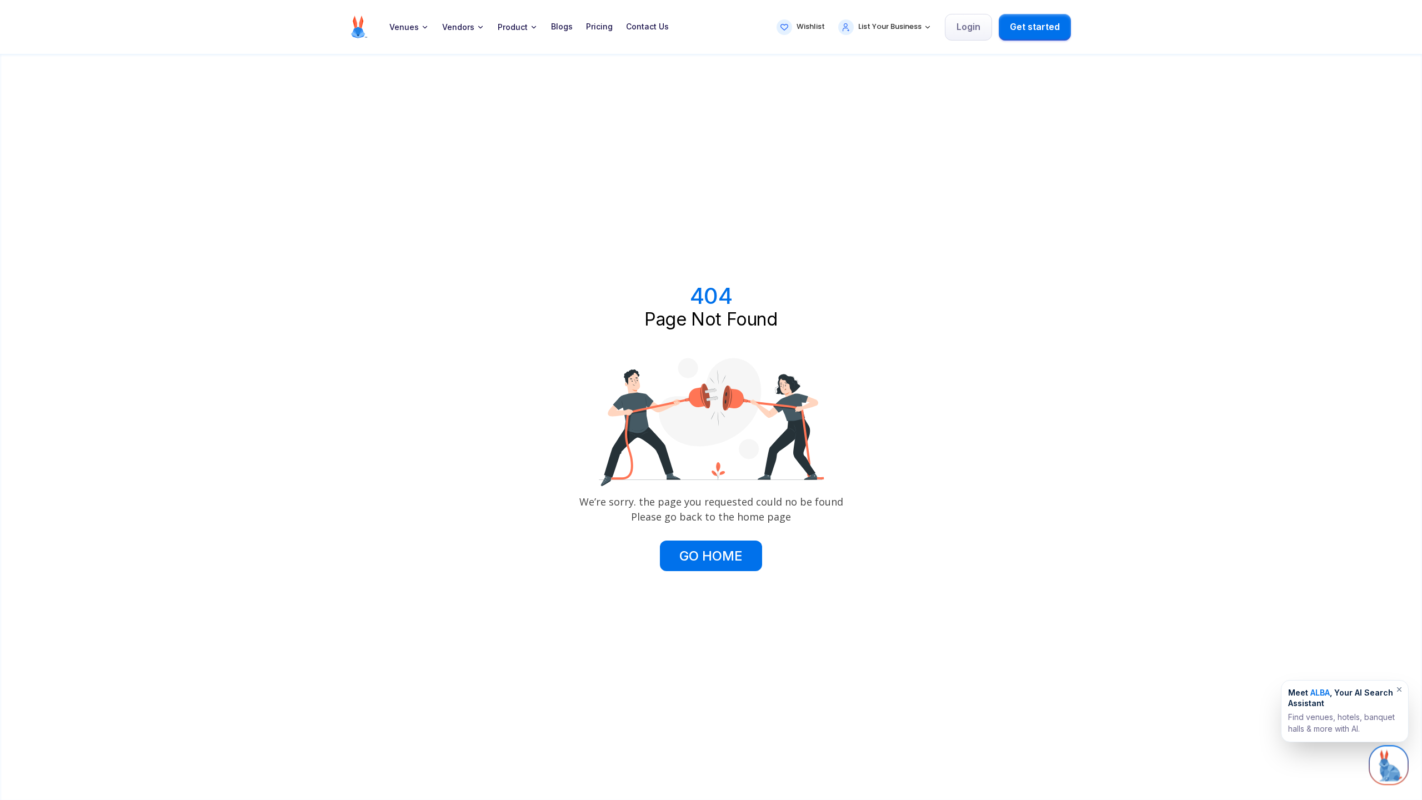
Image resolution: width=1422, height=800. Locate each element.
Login (968, 26)
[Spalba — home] (359, 27)
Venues (404, 27)
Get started (1035, 26)
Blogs (562, 26)
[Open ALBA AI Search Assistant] (1389, 765)
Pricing (599, 26)
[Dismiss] (1399, 689)
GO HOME (711, 556)
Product (513, 27)
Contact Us (647, 26)
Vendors (458, 27)
